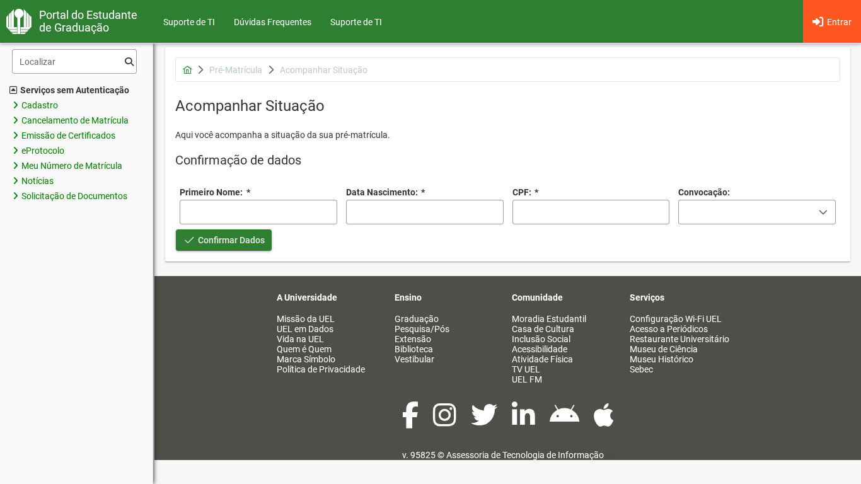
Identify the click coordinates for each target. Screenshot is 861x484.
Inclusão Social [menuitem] (541, 339)
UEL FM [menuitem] (527, 379)
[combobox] (425, 212)
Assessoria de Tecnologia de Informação (525, 455)
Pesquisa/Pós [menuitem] (422, 329)
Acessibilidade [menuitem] (539, 349)
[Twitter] (485, 422)
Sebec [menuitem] (641, 369)
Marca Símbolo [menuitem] (306, 359)
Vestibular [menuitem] (414, 359)
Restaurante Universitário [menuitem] (679, 339)
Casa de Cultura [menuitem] (543, 329)
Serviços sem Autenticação (74, 90)
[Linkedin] (524, 422)
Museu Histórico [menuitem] (661, 359)
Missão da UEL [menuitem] (306, 319)
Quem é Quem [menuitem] (304, 349)
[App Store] (604, 422)
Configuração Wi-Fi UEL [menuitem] (676, 319)
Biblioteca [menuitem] (414, 349)
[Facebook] (411, 422)
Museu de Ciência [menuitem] (664, 349)
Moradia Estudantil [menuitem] (549, 319)
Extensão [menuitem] (413, 339)
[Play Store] (565, 422)
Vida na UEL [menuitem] (300, 339)
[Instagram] (445, 422)
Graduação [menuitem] (417, 319)
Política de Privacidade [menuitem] (321, 369)
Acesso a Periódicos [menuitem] (669, 329)
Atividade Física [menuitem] (542, 359)
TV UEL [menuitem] (526, 369)
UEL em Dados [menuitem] (305, 329)
